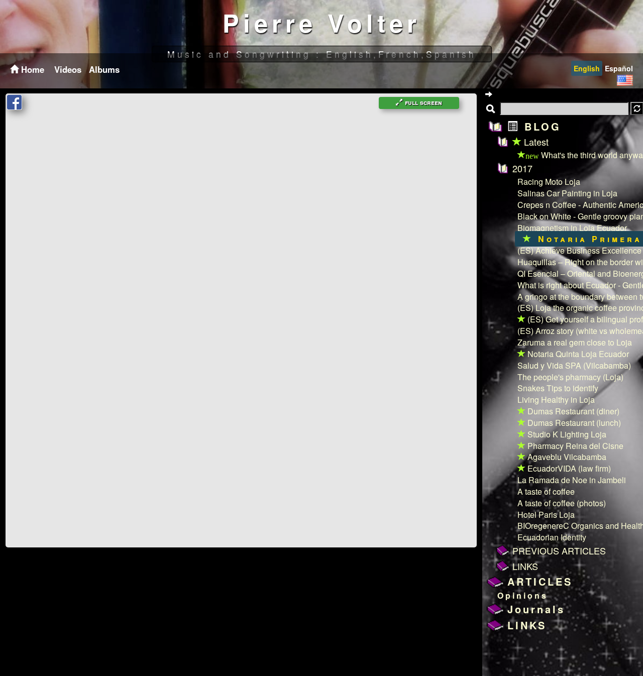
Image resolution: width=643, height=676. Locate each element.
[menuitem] (66, 69)
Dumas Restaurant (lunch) (573, 422)
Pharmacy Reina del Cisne (574, 446)
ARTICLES (540, 581)
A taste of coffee (546, 491)
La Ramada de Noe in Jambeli (571, 480)
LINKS (525, 566)
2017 (522, 168)
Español (619, 68)
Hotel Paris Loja (546, 514)
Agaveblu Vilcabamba (565, 457)
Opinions (522, 595)
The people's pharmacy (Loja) (570, 377)
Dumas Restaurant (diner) (572, 411)
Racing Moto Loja (548, 181)
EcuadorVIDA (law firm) (568, 468)
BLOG (540, 126)
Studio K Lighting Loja (565, 434)
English (587, 68)
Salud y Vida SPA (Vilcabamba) (574, 365)
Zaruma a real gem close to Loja (574, 342)
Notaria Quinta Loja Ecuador (577, 354)
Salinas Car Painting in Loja (567, 193)
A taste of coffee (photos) (561, 503)
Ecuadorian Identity (551, 537)
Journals (536, 609)
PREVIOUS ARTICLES (559, 550)
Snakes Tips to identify (557, 388)
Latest (535, 141)
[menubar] (85, 69)
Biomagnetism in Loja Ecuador (572, 228)
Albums (104, 69)
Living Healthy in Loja (556, 399)
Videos (67, 69)
